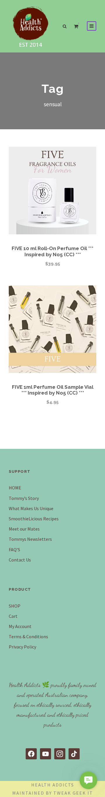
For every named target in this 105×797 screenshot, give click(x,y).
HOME (15, 488)
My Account (20, 626)
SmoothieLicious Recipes (34, 519)
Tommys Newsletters (30, 539)
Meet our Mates (24, 529)
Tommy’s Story (24, 498)
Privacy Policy (22, 647)
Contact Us (20, 560)
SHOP (14, 606)
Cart (13, 616)
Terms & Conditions (28, 636)
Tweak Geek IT (73, 793)
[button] (88, 780)
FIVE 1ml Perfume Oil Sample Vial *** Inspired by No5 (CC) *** (52, 390)
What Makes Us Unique (31, 508)
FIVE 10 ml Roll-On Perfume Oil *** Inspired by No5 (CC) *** (52, 251)
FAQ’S (14, 549)
